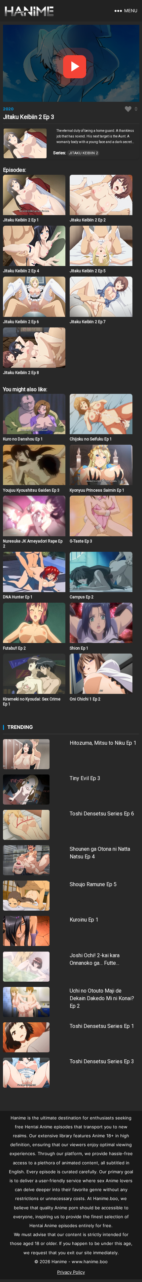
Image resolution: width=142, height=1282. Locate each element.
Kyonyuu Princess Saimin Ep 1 (97, 490)
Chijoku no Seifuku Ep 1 (91, 439)
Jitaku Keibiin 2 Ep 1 (21, 220)
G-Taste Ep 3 (81, 541)
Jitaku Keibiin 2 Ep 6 (21, 322)
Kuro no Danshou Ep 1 (23, 439)
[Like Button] (128, 109)
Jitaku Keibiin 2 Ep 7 (88, 322)
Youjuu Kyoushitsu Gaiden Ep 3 (31, 490)
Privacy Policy (71, 1272)
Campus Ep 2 (81, 597)
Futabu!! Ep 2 (14, 648)
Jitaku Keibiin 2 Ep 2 (88, 220)
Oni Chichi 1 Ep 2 (85, 699)
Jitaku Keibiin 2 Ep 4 (21, 271)
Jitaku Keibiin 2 (83, 153)
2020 (8, 108)
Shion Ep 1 (79, 648)
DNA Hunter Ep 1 (18, 597)
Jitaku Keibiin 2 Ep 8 (21, 372)
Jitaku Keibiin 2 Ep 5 (88, 271)
